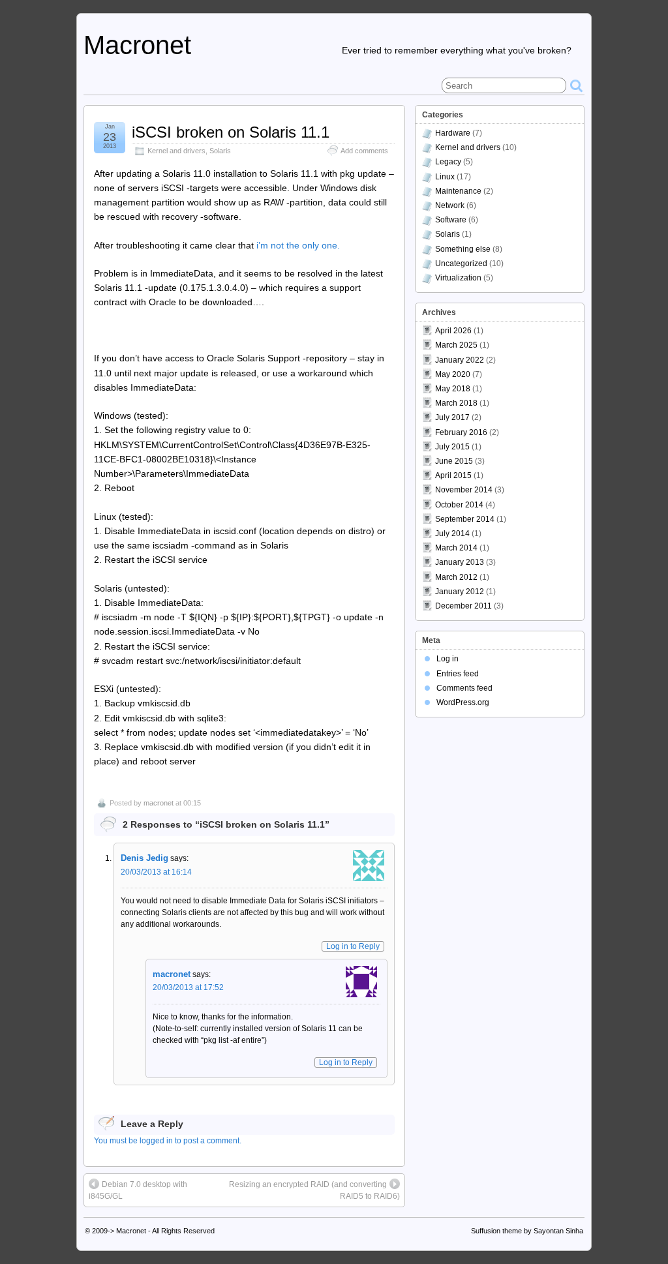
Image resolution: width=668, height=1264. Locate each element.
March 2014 (456, 547)
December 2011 (463, 605)
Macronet (137, 45)
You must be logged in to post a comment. (167, 1140)
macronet (159, 803)
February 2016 (461, 432)
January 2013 (459, 562)
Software (450, 219)
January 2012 (459, 591)
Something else (463, 249)
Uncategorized (461, 263)
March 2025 (456, 345)
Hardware (452, 133)
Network (449, 205)
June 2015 (454, 461)
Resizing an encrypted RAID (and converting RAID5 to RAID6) (314, 1190)
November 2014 (464, 489)
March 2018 (456, 403)
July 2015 (452, 446)
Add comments (364, 151)
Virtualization (458, 277)
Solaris (220, 151)
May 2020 (452, 374)
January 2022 (459, 360)
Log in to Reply (353, 946)
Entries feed (457, 673)
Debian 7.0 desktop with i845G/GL (138, 1190)
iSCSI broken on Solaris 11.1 (230, 132)
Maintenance (458, 191)
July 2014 (452, 533)
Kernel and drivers (176, 151)
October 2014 (459, 504)
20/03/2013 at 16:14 (156, 872)
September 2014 (464, 519)
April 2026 (453, 330)
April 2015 (453, 475)
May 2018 (452, 388)
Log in (447, 658)
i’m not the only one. (298, 245)
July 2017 (452, 417)
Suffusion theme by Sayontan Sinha (527, 1231)
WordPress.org (462, 702)
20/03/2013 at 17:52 (188, 987)
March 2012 (456, 577)
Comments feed (464, 688)
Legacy (448, 161)
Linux (445, 176)
